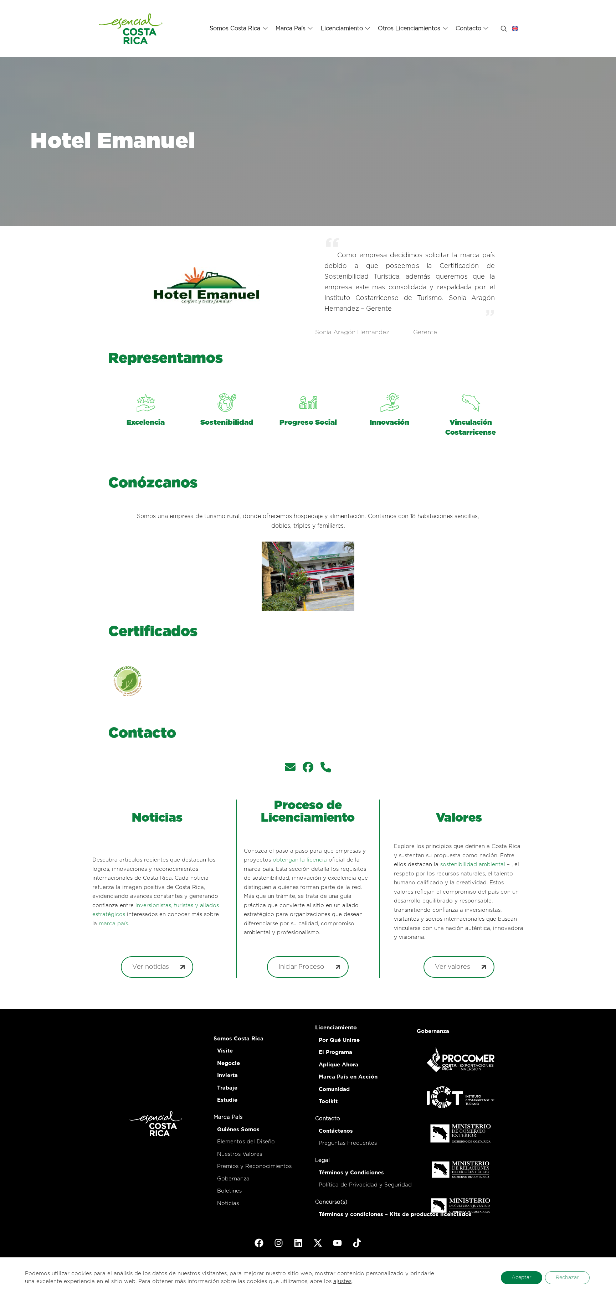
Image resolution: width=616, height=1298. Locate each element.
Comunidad (334, 1089)
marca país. (114, 923)
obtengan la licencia (300, 860)
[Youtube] (337, 1243)
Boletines (229, 1191)
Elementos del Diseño (246, 1141)
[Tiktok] (357, 1243)
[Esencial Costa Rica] (132, 28)
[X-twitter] (318, 1243)
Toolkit (328, 1101)
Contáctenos (336, 1131)
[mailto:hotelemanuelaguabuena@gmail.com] (290, 768)
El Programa (335, 1052)
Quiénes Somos (238, 1129)
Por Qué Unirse (339, 1040)
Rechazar (567, 1277)
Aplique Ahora (338, 1064)
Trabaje (227, 1088)
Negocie (228, 1063)
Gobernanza (233, 1178)
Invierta (227, 1075)
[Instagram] (279, 1243)
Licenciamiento (336, 1027)
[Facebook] (259, 1243)
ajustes (342, 1281)
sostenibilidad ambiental (472, 864)
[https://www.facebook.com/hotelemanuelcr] (308, 768)
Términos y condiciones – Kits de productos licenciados (395, 1214)
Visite (225, 1051)
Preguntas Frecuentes (348, 1143)
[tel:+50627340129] (325, 768)
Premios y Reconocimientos (254, 1166)
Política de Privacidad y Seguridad (365, 1185)
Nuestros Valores (239, 1154)
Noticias (228, 1203)
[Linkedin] (298, 1243)
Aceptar (522, 1277)
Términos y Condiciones (351, 1172)
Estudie (227, 1100)
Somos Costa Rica (238, 1038)
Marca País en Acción (348, 1077)
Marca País (228, 1117)
